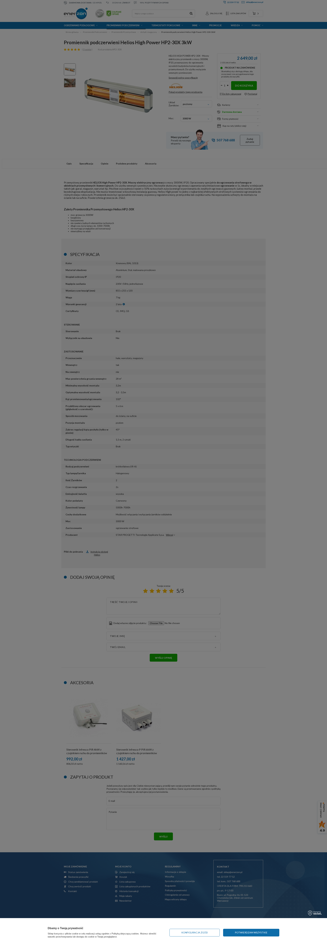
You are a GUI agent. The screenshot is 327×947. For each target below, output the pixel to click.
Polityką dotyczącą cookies (125, 933)
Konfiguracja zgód (194, 932)
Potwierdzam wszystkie (251, 932)
